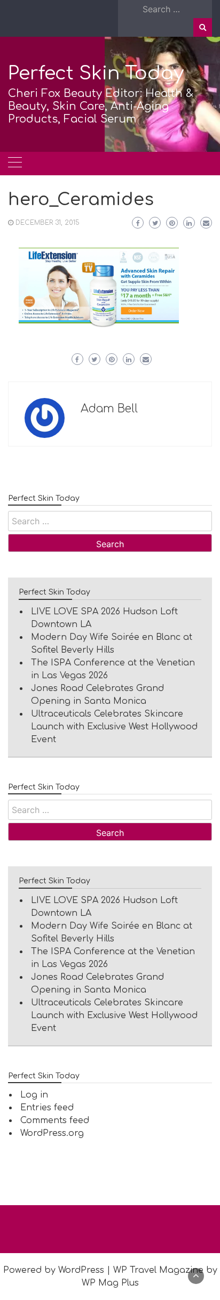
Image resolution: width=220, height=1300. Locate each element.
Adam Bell (109, 408)
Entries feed (47, 1107)
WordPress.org (52, 1133)
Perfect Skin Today (96, 73)
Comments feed (54, 1120)
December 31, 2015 (47, 222)
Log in (34, 1095)
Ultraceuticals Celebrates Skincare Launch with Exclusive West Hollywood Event (114, 726)
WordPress (81, 1270)
